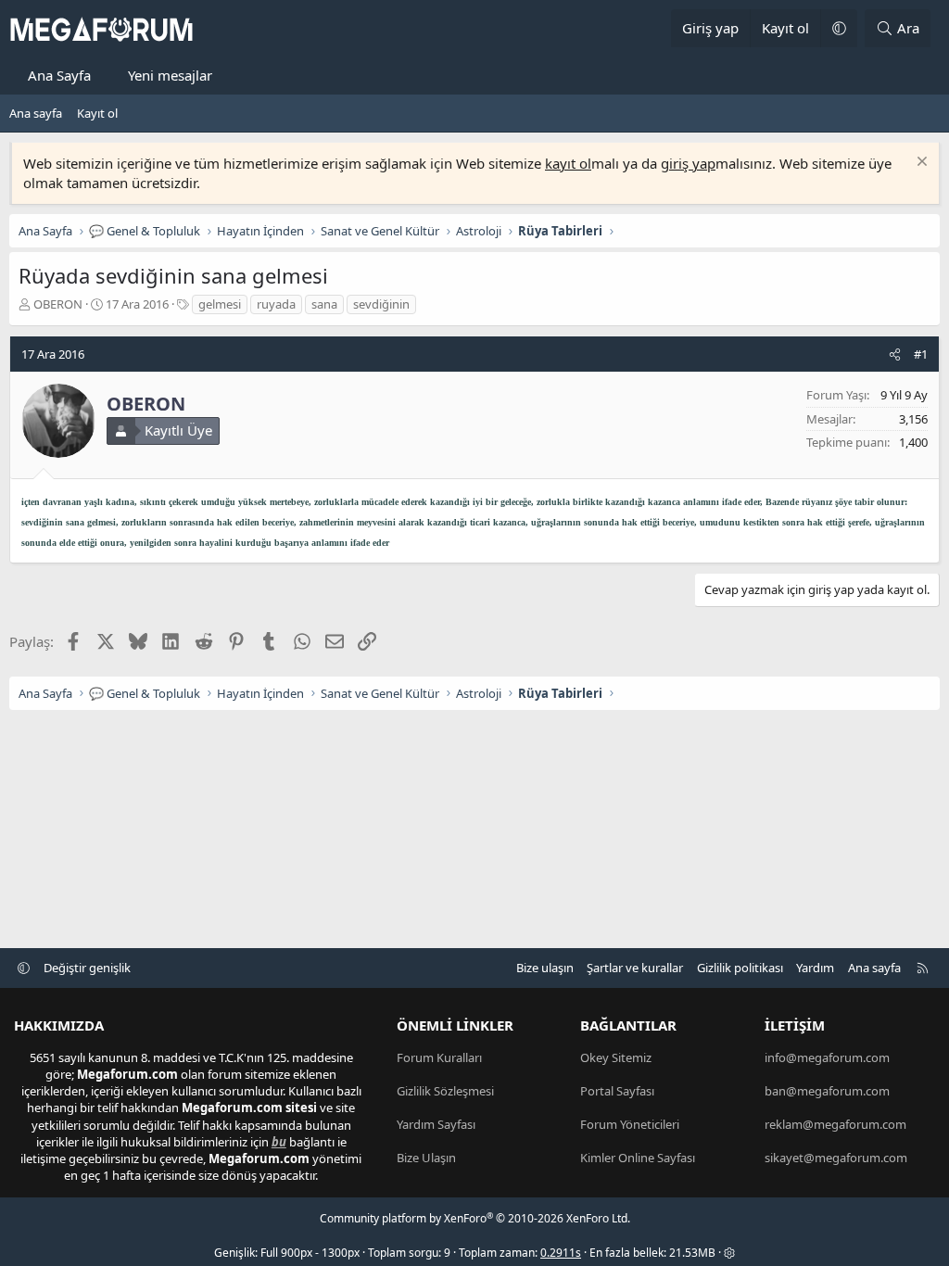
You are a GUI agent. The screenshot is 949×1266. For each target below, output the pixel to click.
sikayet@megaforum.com (836, 1157)
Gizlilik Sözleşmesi (445, 1090)
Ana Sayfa (59, 75)
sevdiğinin (381, 304)
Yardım (815, 967)
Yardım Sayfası (436, 1124)
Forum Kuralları (439, 1057)
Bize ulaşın (545, 967)
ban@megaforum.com (827, 1090)
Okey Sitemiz (616, 1057)
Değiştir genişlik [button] (87, 967)
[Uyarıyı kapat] (920, 163)
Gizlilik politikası (740, 967)
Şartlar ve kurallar (635, 967)
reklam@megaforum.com (835, 1124)
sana (324, 304)
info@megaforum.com (827, 1057)
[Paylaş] (894, 354)
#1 (921, 354)
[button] (838, 28)
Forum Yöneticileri (629, 1124)
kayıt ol (568, 163)
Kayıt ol (97, 113)
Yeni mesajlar (170, 75)
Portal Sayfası (617, 1090)
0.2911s (560, 1252)
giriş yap (688, 163)
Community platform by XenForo (475, 1218)
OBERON (57, 304)
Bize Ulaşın (426, 1157)
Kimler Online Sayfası (637, 1157)
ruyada (276, 304)
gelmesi (219, 304)
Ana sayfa (35, 113)
